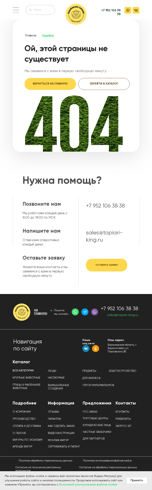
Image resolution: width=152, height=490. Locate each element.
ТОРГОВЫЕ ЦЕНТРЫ (95, 418)
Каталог (21, 362)
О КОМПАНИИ (22, 411)
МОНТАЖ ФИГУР (58, 440)
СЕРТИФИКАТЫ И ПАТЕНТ (64, 446)
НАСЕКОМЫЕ (56, 377)
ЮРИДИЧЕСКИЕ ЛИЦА (97, 425)
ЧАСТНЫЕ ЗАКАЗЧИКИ (97, 432)
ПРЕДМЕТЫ (89, 371)
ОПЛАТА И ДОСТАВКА (27, 426)
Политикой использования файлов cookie (88, 484)
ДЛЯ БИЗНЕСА (91, 378)
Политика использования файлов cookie (107, 461)
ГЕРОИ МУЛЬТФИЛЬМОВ (98, 385)
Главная (30, 35)
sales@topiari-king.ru (122, 315)
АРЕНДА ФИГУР (22, 446)
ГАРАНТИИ (54, 419)
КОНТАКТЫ (122, 411)
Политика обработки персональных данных (45, 461)
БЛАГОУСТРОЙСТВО (122, 371)
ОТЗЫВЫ (53, 411)
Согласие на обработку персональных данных (108, 467)
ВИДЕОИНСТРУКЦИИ (61, 433)
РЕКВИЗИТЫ (123, 419)
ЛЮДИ (52, 371)
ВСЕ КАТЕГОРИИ (23, 370)
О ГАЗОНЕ (19, 433)
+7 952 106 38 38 (105, 206)
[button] (16, 10)
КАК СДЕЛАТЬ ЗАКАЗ (61, 426)
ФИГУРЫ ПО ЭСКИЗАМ (27, 440)
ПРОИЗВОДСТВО (24, 419)
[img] (76, 14)
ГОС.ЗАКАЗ (31, 10)
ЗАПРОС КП (123, 426)
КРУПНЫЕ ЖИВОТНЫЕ (26, 377)
